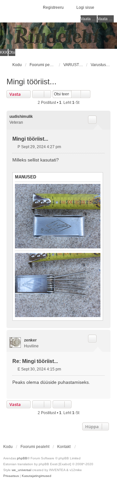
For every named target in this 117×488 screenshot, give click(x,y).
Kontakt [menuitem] (64, 446)
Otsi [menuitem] (11, 52)
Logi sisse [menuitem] (85, 7)
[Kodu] (58, 35)
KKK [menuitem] (4, 52)
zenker (30, 340)
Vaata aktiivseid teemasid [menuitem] (106, 19)
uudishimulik (21, 116)
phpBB (22, 458)
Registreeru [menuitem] (53, 7)
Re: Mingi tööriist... (35, 361)
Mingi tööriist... (31, 81)
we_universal (21, 470)
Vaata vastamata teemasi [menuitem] (89, 19)
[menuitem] (11, 476)
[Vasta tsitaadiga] (92, 119)
